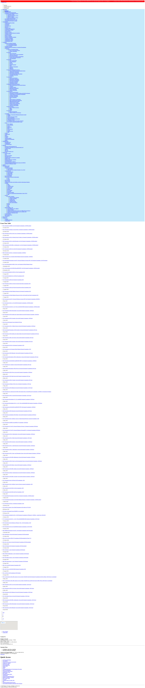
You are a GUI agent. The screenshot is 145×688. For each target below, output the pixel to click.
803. (4, 233)
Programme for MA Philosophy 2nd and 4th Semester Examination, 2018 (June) (19, 607)
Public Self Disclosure (7, 670)
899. (4, 603)
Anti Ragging (6, 8)
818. (4, 291)
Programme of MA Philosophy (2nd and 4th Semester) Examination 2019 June (19, 353)
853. (4, 426)
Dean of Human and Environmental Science (17, 70)
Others (8, 206)
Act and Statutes (8, 11)
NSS (6, 154)
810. (4, 260)
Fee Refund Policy (8, 144)
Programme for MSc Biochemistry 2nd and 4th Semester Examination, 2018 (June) (19, 603)
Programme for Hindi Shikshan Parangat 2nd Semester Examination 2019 (18, 291)
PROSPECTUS (8, 142)
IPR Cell (6, 150)
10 (3, 618)
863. (4, 464)
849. (4, 410)
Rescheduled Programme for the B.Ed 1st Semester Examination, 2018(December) (19, 495)
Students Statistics (8, 138)
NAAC (8, 125)
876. (4, 515)
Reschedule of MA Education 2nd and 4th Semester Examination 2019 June (18, 410)
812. (4, 268)
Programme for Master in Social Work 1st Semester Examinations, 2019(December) (19, 229)
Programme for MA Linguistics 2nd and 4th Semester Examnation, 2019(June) (19, 318)
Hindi (11, 65)
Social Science (9, 91)
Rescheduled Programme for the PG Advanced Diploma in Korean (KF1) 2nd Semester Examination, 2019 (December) (26, 260)
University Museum (10, 117)
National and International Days (8, 676)
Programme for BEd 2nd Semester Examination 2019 (14, 279)
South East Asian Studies (14, 105)
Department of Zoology (14, 82)
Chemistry (11, 86)
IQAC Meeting (10, 129)
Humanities (9, 59)
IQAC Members (10, 124)
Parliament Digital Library (7, 674)
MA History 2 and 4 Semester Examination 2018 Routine (15, 549)
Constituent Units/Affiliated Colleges (11, 13)
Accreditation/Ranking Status (10, 18)
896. (4, 592)
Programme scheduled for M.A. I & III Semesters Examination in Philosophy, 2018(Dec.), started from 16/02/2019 (25, 515)
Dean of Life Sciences (13, 77)
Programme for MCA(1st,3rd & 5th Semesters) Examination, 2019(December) (19, 248)
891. (4, 572)
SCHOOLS (7, 48)
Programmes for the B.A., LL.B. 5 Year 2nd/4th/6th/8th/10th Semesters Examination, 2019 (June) (22, 518)
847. (4, 403)
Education (9, 52)
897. (4, 596)
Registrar (6, 26)
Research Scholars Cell (9, 151)
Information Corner (6, 165)
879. (4, 526)
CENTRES (7, 113)
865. (4, 472)
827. (4, 326)
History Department (13, 97)
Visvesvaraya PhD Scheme (7, 671)
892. (4, 576)
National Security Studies (14, 102)
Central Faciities (8, 148)
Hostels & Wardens (8, 155)
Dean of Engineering (13, 111)
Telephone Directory (7, 6)
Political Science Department (15, 103)
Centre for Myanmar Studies (12, 116)
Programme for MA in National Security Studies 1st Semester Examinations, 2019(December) (21, 237)
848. (4, 407)
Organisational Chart (8, 41)
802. (4, 229)
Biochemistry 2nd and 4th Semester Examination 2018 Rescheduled (17, 534)
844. (4, 391)
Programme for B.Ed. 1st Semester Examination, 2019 (14, 503)
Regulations (7, 166)
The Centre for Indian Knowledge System (14, 121)
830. (4, 337)
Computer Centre (10, 186)
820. (4, 299)
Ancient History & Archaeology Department (17, 94)
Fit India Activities (13, 201)
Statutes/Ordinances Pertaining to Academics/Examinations (15, 47)
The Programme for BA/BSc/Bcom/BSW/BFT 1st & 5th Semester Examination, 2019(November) (22, 268)
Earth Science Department (14, 72)
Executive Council (8, 32)
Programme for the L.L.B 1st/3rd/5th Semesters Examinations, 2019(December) (19, 302)
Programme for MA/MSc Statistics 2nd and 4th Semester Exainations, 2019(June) (19, 468)
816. (4, 283)
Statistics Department (13, 90)
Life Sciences (9, 76)
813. (4, 272)
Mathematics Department (14, 88)
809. (4, 256)
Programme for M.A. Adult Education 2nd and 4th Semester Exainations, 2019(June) (20, 445)
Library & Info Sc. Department (15, 99)
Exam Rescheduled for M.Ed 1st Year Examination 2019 (15, 272)
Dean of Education (13, 53)
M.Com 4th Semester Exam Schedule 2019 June (13, 322)
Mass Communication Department (16, 100)
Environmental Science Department (16, 73)
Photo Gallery (5, 216)
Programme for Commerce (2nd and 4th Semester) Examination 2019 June (18, 364)
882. (4, 538)
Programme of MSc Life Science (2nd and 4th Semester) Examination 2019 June (19, 337)
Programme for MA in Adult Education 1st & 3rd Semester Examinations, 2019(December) (21, 241)
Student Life (5, 152)
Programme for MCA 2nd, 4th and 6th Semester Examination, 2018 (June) (18, 584)
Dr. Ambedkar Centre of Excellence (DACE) (15, 120)
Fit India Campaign (10, 196)
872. (4, 499)
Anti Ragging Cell (8, 160)
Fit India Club (12, 199)
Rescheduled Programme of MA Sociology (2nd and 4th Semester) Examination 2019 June (21, 329)
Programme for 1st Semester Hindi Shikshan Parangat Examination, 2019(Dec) (19, 256)
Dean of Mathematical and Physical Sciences (18, 85)
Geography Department (14, 74)
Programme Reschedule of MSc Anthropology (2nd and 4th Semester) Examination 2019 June (21, 356)
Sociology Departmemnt (14, 104)
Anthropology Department (14, 71)
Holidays (6, 136)
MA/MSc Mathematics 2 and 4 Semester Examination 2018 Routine (17, 553)
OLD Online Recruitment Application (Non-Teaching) (12, 683)
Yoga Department (13, 58)
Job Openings (7, 180)
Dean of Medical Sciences (14, 107)
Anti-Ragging (5, 675)
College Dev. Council (6, 663)
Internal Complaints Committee (10, 37)
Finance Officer (8, 27)
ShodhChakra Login (6, 672)
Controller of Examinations (10, 28)
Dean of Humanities (13, 60)
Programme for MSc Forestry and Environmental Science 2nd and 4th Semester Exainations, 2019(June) (23, 461)
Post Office (9, 191)
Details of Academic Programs (10, 43)
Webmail (5, 5)
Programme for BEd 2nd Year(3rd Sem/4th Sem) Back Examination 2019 (18, 287)
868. (4, 484)
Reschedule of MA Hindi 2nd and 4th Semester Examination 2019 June (17, 376)
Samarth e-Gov (6, 7)
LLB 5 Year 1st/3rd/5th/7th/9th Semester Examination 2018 (15, 569)
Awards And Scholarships (9, 139)
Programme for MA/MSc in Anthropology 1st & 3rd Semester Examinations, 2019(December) (21, 245)
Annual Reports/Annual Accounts (11, 20)
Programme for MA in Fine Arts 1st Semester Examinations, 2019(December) (18, 233)
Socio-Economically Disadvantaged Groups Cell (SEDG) (15, 162)
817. (4, 287)
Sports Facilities (8, 153)
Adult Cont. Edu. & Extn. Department (16, 54)
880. (4, 530)
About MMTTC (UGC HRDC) (13, 208)
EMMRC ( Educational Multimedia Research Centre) (16, 114)
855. (4, 434)
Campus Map (7, 220)
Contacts (6, 218)
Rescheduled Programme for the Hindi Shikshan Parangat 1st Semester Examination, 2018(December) (23, 499)
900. (4, 607)
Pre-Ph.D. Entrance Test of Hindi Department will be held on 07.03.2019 (18, 507)
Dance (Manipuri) (13, 61)
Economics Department (14, 96)
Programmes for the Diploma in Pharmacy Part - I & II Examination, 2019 (18, 522)
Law (10, 98)
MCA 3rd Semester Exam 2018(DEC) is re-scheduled (14, 511)
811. (3, 264)
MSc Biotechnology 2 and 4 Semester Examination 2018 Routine (16, 561)
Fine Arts (11, 63)
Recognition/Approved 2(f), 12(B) (11, 19)
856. (4, 437)
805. (4, 241)
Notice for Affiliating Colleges (12, 17)
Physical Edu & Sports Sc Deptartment (16, 56)
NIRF (8, 132)
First (3, 612)
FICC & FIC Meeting (13, 202)
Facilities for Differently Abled (10, 163)
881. (4, 534)
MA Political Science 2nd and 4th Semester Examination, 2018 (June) (17, 596)
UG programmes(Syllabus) (12, 45)
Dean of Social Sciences (14, 92)
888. (4, 561)
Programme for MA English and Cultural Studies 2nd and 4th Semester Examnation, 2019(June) (22, 314)
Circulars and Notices (9, 167)
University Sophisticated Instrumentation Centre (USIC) (17, 193)
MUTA (8, 204)
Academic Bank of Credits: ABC (9, 680)
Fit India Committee (13, 198)
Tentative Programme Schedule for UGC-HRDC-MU (17, 211)
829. (4, 333)
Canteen (8, 185)
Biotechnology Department (14, 80)
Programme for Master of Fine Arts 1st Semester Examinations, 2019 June (18, 383)
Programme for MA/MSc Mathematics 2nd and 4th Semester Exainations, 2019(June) (20, 457)
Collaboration (7, 134)
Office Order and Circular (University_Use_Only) (16, 169)
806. (4, 245)
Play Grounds (9, 190)
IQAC (6, 122)
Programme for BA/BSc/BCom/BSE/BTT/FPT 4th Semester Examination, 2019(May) (20, 407)
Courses (6, 137)
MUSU (8, 203)
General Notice (10, 168)
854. (4, 430)
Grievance (4, 679)
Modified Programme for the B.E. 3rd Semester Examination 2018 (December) (19, 530)
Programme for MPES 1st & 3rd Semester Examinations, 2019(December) (18, 225)
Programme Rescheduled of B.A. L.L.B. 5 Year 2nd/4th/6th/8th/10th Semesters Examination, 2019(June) (23, 403)
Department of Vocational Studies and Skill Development (20, 93)
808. (4, 252)
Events (8, 179)
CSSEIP (8, 115)
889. (4, 565)
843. (4, 387)
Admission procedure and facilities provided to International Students (17, 182)
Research (4, 145)
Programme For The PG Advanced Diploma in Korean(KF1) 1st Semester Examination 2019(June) (22, 430)
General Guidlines (10, 209)
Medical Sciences (10, 106)
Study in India (7, 181)
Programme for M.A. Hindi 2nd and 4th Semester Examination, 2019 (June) (18, 437)
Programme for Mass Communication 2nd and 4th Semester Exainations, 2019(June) (20, 472)
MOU (6, 135)
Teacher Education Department (15, 57)
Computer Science (13, 87)
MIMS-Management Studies (15, 101)
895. (4, 588)
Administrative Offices (9, 39)
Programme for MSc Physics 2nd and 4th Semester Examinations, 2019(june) (18, 372)
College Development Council (12, 15)
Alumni (4, 164)
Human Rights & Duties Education (13, 118)
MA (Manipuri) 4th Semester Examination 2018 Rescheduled (15, 545)
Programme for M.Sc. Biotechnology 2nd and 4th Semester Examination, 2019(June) (20, 434)
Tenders (4, 667)
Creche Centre (9, 187)
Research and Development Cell (11, 146)
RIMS (11, 108)
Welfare (6, 195)
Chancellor (7, 24)
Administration (5, 21)
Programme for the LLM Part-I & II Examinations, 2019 (15, 480)
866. (4, 476)
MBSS (6, 140)
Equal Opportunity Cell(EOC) (10, 161)
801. (4, 225)
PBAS (8, 128)
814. (4, 275)
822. (4, 306)
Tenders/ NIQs (10, 173)
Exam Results (9, 172)
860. (4, 453)
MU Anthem (7, 215)
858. (4, 445)
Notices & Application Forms (12, 212)
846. (4, 399)
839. (4, 372)
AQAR (8, 130)
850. (4, 414)
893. (4, 580)
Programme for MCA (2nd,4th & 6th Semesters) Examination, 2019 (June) (18, 395)
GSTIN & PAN (8, 213)
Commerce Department (14, 95)
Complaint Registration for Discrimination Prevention (12, 669)
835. (4, 356)
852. (4, 422)
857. (4, 441)
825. (4, 318)
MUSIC (6, 149)
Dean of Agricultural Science (15, 50)
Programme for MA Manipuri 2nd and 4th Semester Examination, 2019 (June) (18, 387)
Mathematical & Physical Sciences (13, 84)
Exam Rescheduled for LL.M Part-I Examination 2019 (14, 275)
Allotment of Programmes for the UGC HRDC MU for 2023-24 (18, 210)
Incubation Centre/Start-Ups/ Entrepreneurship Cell (14, 147)
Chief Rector (7, 23)
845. (4, 395)
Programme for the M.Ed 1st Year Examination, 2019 (14, 488)
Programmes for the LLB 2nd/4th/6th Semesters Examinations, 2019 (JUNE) (18, 526)
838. (4, 368)
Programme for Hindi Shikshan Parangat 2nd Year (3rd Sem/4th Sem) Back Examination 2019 (21, 295)
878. (4, 522)
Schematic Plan (12, 200)
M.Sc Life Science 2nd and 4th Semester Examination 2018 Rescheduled (18, 542)
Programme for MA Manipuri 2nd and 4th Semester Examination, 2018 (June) (18, 592)
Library (6, 133)
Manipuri (11, 67)
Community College (10, 119)
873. (4, 503)
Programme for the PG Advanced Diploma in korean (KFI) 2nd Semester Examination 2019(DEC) (22, 299)
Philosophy (12, 68)
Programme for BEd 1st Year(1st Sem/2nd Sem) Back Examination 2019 (18, 283)
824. (4, 314)
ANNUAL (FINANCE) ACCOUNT (9, 662)
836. (4, 360)
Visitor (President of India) (9, 22)
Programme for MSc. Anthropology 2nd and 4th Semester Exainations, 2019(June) (19, 449)
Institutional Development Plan (10, 12)
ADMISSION (7, 143)
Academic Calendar (8, 46)
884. (4, 545)
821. (4, 302)
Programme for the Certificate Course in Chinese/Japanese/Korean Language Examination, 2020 (22, 418)
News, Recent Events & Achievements (12, 177)
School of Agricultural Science (12, 49)
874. (4, 507)
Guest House (9, 188)
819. (4, 295)
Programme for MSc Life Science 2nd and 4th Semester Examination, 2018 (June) (19, 588)
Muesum (8, 189)
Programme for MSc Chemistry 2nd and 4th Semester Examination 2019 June (18, 380)
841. (4, 380)
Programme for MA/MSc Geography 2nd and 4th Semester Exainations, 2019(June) (20, 476)
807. (4, 248)
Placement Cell (7, 156)
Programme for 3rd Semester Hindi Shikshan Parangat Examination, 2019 (18, 349)
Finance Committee (8, 36)
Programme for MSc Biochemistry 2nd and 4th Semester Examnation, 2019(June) (19, 310)
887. (4, 557)
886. (4, 553)
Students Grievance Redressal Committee (12, 33)
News (8, 178)
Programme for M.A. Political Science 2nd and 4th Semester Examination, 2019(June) (20, 326)
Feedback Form (10, 131)
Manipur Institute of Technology (15, 112)
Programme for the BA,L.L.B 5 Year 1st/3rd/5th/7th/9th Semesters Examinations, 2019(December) (22, 306)
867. (4, 480)
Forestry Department (13, 51)
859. (4, 449)
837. (4, 364)
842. (4, 383)
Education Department (14, 55)
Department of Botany (14, 83)
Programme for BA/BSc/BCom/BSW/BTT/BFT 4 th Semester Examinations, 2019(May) (21, 360)
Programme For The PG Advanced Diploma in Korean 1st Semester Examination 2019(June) (21, 426)
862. (4, 461)
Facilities (6, 183)
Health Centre (7, 158)
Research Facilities (10, 192)
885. (4, 549)
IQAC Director (10, 123)
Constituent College (10, 14)
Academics (5, 42)
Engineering (9, 110)
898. (4, 599)
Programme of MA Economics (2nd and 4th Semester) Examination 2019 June (19, 341)
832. (4, 345)
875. (4, 511)
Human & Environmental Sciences (13, 69)
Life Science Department (14, 81)
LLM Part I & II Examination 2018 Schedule (13, 572)
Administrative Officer (9, 40)
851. (4, 418)
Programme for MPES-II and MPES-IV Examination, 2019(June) (16, 422)
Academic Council (8, 34)
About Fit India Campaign (14, 197)
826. (4, 322)
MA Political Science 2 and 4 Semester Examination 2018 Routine (16, 557)
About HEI (5, 9)
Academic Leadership (9, 38)
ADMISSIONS (5, 141)
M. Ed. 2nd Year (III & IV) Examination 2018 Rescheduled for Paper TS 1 (18, 538)
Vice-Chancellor (8, 25)
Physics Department (13, 89)
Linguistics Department (14, 66)
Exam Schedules (10, 171)
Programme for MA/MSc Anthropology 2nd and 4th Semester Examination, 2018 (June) (20, 599)
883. (4, 542)
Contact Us (5, 217)
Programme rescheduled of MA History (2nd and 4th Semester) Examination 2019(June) (20, 414)
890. (4, 569)
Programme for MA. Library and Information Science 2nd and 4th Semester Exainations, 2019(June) (22, 453)
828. (4, 329)
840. (4, 376)
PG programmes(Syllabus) (12, 44)
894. (4, 584)
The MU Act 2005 (6, 664)
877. (4, 518)
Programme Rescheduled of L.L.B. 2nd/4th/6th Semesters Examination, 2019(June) (19, 399)
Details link (2, 654)
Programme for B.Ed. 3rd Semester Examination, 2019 (14, 345)
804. (4, 237)
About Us (6, 10)
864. (4, 468)
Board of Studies (8, 35)
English (11, 62)
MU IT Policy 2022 (6, 678)
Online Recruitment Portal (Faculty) (9, 682)
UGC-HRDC (5, 661)
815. (4, 279)
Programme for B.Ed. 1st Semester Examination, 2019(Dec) (15, 252)
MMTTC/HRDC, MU (9, 207)
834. (4, 353)
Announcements (8, 170)
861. (4, 457)
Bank (8, 184)
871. (4, 495)
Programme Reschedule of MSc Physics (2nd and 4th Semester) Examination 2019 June (20, 368)
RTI (3, 681)
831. (4, 341)
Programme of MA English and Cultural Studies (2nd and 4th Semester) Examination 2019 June (22, 333)
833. (4, 349)
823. (4, 310)
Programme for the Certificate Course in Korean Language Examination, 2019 (19, 484)
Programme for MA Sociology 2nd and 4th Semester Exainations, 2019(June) (18, 441)
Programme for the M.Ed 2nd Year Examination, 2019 (14, 491)
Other (8, 194)
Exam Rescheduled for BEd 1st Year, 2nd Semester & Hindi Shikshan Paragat (18, 264)
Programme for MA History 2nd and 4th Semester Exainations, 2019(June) (18, 464)
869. (4, 488)
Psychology (12, 75)
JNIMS (11, 109)
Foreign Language (13, 64)
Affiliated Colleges (10, 16)
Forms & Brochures (8, 214)
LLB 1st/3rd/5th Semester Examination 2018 (13, 565)
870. (4, 491)
